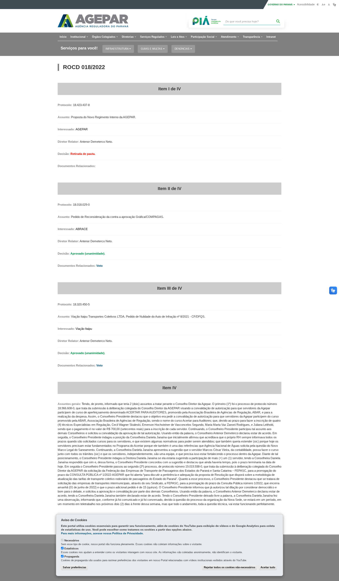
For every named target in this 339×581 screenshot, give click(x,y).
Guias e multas (152, 48)
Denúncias (182, 48)
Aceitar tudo (268, 567)
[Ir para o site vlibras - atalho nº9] (334, 4)
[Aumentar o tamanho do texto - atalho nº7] (323, 4)
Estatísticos (71, 548)
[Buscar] (278, 21)
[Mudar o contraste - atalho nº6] (318, 4)
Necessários (71, 540)
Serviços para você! (79, 48)
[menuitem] (79, 37)
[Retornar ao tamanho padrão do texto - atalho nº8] (329, 4)
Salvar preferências (74, 567)
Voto (99, 265)
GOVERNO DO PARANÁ (280, 4)
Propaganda (71, 556)
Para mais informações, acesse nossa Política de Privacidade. (102, 533)
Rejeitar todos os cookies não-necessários (229, 567)
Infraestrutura (117, 48)
